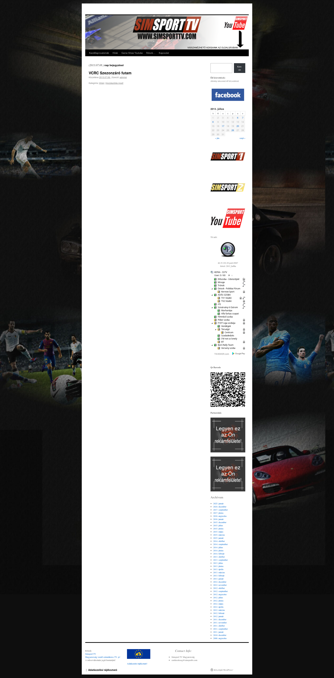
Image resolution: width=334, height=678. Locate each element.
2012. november (220, 584)
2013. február (218, 575)
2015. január (218, 537)
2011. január (218, 631)
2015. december (219, 522)
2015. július (218, 525)
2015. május (218, 531)
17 (223, 125)
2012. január (218, 616)
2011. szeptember (220, 628)
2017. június (218, 512)
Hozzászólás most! (114, 82)
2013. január (218, 578)
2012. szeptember (220, 591)
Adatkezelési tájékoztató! (137, 663)
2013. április (218, 569)
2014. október (219, 541)
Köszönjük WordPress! (223, 669)
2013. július (218, 563)
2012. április (218, 606)
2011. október (219, 625)
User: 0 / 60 (219, 275)
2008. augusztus (220, 638)
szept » (242, 138)
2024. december (219, 506)
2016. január (218, 519)
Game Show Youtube (132, 52)
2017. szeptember (220, 509)
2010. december (219, 635)
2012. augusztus (220, 594)
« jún (217, 138)
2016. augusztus (220, 516)
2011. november (220, 622)
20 (238, 125)
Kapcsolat (164, 52)
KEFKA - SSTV (220, 272)
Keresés (239, 68)
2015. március (219, 534)
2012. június (218, 600)
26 (233, 130)
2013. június (218, 566)
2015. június (218, 528)
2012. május (218, 603)
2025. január (218, 503)
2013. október (219, 556)
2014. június (218, 550)
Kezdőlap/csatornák (99, 52)
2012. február (218, 613)
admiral (123, 77)
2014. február (218, 553)
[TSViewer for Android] (238, 354)
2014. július (218, 547)
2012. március (219, 610)
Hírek (115, 52)
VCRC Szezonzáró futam (110, 72)
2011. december (219, 619)
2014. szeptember (220, 544)
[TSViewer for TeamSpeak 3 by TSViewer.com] (220, 354)
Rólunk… (150, 52)
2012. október (219, 588)
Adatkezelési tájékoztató (102, 670)
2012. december (219, 581)
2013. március (219, 572)
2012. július (218, 597)
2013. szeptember (220, 559)
